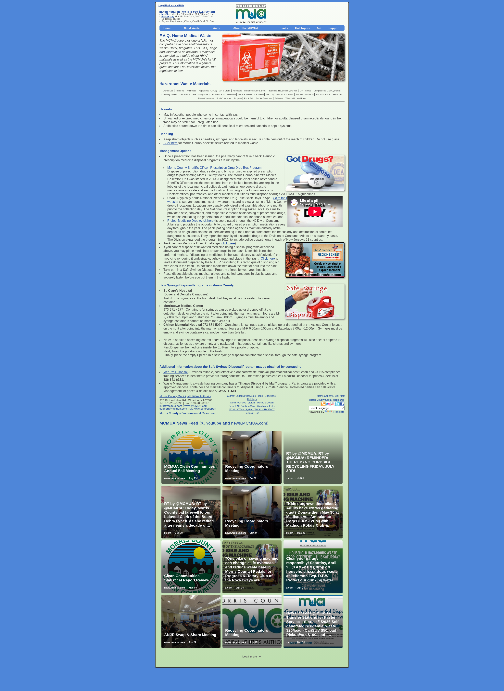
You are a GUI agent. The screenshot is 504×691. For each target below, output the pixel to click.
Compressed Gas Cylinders (327, 90)
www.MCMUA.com (196, 405)
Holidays (252, 399)
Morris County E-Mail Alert (331, 396)
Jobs (260, 396)
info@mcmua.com (170, 405)
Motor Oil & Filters (285, 94)
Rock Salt (249, 98)
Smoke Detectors (264, 98)
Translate (339, 411)
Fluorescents (218, 94)
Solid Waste (192, 28)
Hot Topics (302, 28)
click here (228, 243)
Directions (270, 396)
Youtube (213, 423)
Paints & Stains (323, 94)
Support (334, 28)
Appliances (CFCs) (208, 90)
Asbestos (238, 90)
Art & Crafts (225, 90)
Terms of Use (252, 413)
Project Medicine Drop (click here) (191, 220)
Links (284, 28)
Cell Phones (306, 90)
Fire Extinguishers (201, 94)
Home (167, 28)
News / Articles (238, 402)
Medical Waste (245, 94)
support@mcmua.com (173, 408)
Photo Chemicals (206, 98)
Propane (238, 98)
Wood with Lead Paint (295, 98)
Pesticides (338, 94)
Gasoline (231, 94)
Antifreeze (192, 90)
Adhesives (168, 90)
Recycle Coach (265, 402)
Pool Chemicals (224, 98)
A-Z (319, 28)
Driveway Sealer (169, 94)
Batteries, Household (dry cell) (283, 90)
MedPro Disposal (175, 372)
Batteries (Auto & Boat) (255, 90)
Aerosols (180, 90)
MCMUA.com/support (202, 408)
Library (251, 402)
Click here (170, 143)
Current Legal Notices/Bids (241, 396)
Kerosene (259, 94)
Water (216, 28)
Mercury (270, 94)
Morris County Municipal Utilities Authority (185, 396)
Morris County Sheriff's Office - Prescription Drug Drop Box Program (214, 167)
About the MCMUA (245, 28)
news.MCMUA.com (249, 423)
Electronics (185, 94)
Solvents (279, 98)
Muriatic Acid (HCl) (305, 94)
